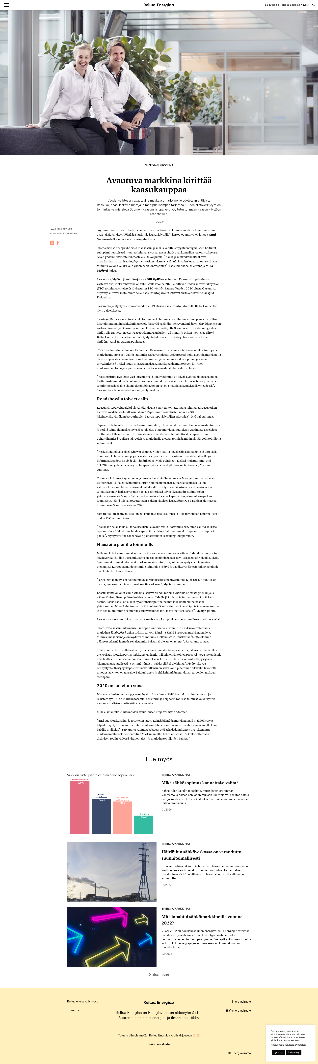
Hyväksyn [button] (278, 1052)
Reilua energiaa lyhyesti (83, 1001)
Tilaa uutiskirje (270, 4)
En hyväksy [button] (293, 1052)
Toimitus (73, 1010)
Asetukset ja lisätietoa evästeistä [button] (288, 1044)
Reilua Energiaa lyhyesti (295, 4)
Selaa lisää (159, 974)
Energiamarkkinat (158, 165)
